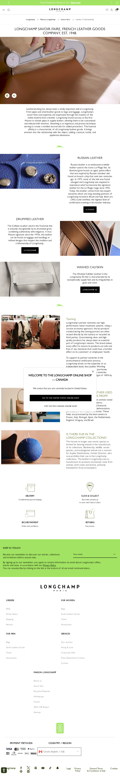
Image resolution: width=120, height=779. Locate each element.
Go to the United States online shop (60, 398)
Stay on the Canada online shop (60, 406)
